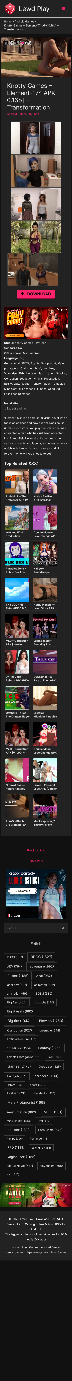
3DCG (41, 957)
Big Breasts (20, 1011)
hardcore (46, 1076)
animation (18, 993)
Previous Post (36, 850)
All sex (17, 976)
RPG (15, 1147)
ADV (14, 966)
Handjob (17, 1076)
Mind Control (19, 1121)
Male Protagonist (27, 1102)
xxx (13, 1174)
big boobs (44, 1002)
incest (37, 1084)
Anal (44, 976)
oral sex (19, 1130)
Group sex (50, 1066)
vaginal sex (21, 1157)
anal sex (17, 985)
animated (44, 985)
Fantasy (50, 1048)
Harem (15, 1084)
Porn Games (58, 1252)
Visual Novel (20, 1166)
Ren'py (15, 1138)
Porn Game (50, 1130)
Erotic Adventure (21, 1039)
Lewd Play (34, 9)
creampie (49, 1030)
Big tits (19, 1021)
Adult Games (30, 1247)
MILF (53, 1112)
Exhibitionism (19, 1048)
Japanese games (37, 1252)
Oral (44, 1121)
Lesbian (16, 1093)
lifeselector (44, 1093)
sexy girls (41, 1147)
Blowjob (51, 1021)
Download (39, 294)
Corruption (19, 1030)
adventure (42, 966)
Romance (39, 1138)
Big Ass (17, 1002)
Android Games (17, 114)
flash (54, 1057)
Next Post (36, 861)
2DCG (15, 957)
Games (19, 1066)
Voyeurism (51, 1166)
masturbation (21, 1112)
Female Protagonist (24, 1057)
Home (15, 1247)
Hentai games (14, 1252)
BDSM (44, 993)
